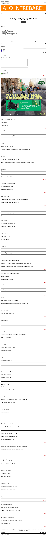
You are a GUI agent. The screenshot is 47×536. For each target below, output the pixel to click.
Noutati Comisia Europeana (5, 444)
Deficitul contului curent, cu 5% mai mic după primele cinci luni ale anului (9, 170)
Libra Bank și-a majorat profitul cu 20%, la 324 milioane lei (7, 213)
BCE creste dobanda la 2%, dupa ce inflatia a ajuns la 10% (7, 324)
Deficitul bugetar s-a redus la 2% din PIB (5, 236)
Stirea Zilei (4, 529)
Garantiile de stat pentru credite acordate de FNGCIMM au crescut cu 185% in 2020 (10, 300)
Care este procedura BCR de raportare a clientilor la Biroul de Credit (8, 253)
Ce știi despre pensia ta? (4, 32)
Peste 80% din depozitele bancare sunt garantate (6, 350)
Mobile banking (3, 431)
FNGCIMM (3, 297)
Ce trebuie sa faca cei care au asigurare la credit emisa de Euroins (8, 371)
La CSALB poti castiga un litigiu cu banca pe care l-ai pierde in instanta (8, 364)
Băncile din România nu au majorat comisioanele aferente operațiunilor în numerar (9, 135)
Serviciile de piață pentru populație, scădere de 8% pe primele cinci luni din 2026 (9, 289)
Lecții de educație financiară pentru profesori (5, 133)
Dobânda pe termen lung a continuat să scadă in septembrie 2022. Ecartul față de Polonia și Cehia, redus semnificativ (13, 326)
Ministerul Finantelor (4, 233)
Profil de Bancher (3, 55)
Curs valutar (3, 46)
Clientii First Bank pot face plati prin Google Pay (6, 374)
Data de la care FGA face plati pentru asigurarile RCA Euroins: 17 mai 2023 (9, 486)
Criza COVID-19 (4, 515)
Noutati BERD (3, 396)
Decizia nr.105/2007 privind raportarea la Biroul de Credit (7, 189)
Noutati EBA (3, 331)
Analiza (19, 529)
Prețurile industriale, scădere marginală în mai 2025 (6, 476)
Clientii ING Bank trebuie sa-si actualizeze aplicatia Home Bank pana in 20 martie (9, 507)
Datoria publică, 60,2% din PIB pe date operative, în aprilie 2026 (8, 226)
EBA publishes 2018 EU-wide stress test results (6, 337)
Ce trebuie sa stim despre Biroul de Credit (5, 252)
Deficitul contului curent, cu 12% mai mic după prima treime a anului (8, 172)
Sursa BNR (44, 52)
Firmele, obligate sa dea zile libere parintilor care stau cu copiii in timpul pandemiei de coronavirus (11, 520)
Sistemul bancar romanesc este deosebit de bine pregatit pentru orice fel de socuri (9, 363)
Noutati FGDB (3, 344)
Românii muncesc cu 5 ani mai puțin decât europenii (6, 290)
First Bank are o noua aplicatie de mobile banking (6, 377)
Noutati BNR (42, 529)
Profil (25, 529)
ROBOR (2, 143)
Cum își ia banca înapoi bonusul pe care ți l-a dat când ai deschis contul (9, 33)
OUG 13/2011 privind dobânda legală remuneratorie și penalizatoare (8, 183)
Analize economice (4, 220)
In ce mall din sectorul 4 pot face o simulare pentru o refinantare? (8, 313)
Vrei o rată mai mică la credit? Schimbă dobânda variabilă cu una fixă (8, 361)
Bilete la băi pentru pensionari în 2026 (5, 239)
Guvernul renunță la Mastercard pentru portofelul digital (7, 279)
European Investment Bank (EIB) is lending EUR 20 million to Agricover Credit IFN (10, 426)
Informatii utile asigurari (5, 483)
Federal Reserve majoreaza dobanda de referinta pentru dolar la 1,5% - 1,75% (9, 415)
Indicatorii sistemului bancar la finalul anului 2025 (6, 176)
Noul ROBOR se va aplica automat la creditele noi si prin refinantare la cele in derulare (10, 159)
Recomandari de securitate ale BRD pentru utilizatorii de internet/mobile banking (9, 436)
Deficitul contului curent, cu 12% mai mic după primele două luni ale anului (9, 173)
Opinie (22, 529)
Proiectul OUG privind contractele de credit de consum (7, 186)
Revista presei (21, 530)
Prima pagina (23, 21)
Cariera (38, 529)
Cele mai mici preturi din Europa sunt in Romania (6, 447)
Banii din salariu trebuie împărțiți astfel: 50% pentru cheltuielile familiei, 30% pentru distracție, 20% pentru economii (13, 358)
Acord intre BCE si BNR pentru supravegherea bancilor (7, 321)
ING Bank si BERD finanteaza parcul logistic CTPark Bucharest (8, 402)
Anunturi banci (3, 207)
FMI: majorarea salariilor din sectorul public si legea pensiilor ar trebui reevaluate (9, 389)
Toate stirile (44, 128)
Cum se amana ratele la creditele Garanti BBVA (6, 523)
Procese (2, 259)
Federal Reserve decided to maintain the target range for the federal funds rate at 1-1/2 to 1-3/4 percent (12, 413)
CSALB (2, 357)
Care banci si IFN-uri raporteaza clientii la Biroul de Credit (7, 250)
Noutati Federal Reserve (5, 409)
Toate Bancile (44, 75)
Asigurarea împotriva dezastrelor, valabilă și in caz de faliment (7, 487)
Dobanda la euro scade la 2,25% (4, 320)
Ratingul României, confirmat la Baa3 (5, 276)
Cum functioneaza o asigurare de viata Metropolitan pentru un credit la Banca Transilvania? (10, 490)
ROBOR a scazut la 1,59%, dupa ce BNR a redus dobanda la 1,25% (8, 146)
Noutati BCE (3, 318)
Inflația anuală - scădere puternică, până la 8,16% (6, 286)
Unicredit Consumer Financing (4, 73)
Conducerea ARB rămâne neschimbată (5, 132)
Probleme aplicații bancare (32, 529)
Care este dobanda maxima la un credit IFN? (5, 196)
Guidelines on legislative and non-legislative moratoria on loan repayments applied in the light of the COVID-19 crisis (13, 334)
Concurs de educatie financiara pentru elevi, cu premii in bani (7, 136)
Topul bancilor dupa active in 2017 (4, 125)
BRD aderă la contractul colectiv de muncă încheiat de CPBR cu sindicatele (9, 212)
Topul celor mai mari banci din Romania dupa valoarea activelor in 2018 (8, 123)
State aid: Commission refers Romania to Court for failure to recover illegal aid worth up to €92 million (12, 449)
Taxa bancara (3, 156)
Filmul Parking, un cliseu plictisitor (4, 497)
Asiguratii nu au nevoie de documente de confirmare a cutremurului (8, 489)
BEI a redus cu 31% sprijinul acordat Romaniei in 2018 (7, 423)
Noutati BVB (3, 457)
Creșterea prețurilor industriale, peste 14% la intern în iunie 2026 (8, 223)
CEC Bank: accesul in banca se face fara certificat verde (7, 521)
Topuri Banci (3, 117)
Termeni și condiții (3, 532)
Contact (35, 41)
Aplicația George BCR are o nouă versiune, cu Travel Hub (7, 209)
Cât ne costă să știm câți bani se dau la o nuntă (7, 35)
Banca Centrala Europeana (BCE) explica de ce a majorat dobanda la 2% (8, 323)
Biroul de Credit (3, 246)
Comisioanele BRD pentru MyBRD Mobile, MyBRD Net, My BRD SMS (9, 433)
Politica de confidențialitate (43, 532)
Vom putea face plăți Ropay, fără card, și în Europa (7, 31)
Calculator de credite (4, 310)
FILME (2, 496)
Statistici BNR (3, 169)
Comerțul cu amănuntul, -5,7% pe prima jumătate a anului (7, 287)
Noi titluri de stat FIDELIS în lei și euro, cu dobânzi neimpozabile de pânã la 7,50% (10, 273)
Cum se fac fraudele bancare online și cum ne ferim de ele (7, 360)
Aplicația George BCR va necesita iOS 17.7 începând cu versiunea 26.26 (8, 210)
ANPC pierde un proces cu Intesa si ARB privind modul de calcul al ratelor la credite (10, 260)
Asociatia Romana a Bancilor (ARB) (7, 130)
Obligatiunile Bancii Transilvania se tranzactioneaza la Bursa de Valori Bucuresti (9, 463)
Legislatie (2, 182)
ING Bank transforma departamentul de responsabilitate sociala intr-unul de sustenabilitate (10, 510)
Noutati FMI (3, 382)
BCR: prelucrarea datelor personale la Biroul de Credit (6, 249)
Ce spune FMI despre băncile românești (5, 384)
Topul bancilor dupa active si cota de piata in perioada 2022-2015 (8, 119)
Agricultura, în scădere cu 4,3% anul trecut (5, 473)
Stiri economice (3, 271)
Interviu (15, 529)
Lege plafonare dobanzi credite (6, 194)
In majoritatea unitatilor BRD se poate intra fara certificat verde (7, 517)
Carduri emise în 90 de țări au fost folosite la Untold (7, 34)
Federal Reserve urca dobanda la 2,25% (5, 412)
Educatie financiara (10, 529)
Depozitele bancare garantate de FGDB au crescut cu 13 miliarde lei (8, 347)
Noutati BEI (3, 422)
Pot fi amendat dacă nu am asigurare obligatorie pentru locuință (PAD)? (8, 484)
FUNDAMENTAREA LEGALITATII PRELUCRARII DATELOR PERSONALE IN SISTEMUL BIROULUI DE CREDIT (14, 247)
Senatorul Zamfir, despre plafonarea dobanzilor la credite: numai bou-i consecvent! (10, 202)
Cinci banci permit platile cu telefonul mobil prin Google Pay (7, 439)
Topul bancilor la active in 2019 (4, 122)
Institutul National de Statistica (6, 470)
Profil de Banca (3, 70)
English (12, 41)
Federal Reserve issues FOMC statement (5, 416)
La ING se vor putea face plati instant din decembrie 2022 (7, 504)
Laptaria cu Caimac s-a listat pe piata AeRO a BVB (6, 460)
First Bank (2, 370)
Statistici (2, 284)
